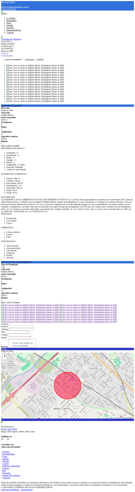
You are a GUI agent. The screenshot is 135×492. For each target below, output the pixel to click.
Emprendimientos (13, 30)
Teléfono (4, 329)
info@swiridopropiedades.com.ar (15, 7)
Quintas (5, 459)
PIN (2, 332)
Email (3, 337)
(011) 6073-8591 (10, 429)
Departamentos (8, 454)
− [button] (5, 360)
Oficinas (5, 461)
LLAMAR (10, 18)
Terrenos (5, 452)
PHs (4, 471)
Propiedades (11, 21)
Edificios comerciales (11, 466)
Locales (5, 463)
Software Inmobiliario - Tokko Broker (17, 490)
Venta (8, 23)
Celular (4, 335)
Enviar (4, 349)
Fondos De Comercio (11, 475)
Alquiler (9, 25)
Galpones (6, 478)
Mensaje (4, 346)
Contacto (10, 32)
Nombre (4, 326)
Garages (5, 468)
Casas (4, 456)
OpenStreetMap (120, 417)
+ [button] (5, 356)
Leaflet (110, 417)
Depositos (6, 473)
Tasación (10, 28)
